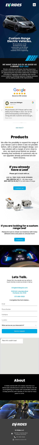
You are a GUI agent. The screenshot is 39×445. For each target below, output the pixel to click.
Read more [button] (8, 118)
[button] (34, 4)
